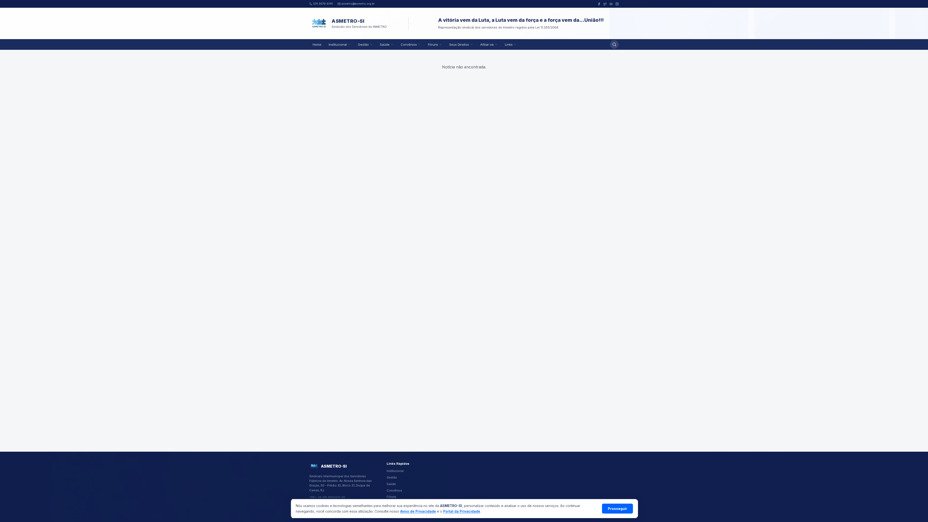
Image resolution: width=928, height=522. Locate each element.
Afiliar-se (487, 44)
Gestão (363, 44)
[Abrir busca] (614, 44)
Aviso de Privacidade (418, 511)
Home (317, 44)
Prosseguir (617, 509)
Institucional (338, 44)
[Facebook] (599, 4)
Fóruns (433, 44)
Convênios (409, 44)
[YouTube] (611, 4)
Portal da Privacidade (461, 511)
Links (509, 44)
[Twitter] (605, 4)
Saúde (385, 44)
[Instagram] (617, 4)
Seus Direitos (459, 44)
